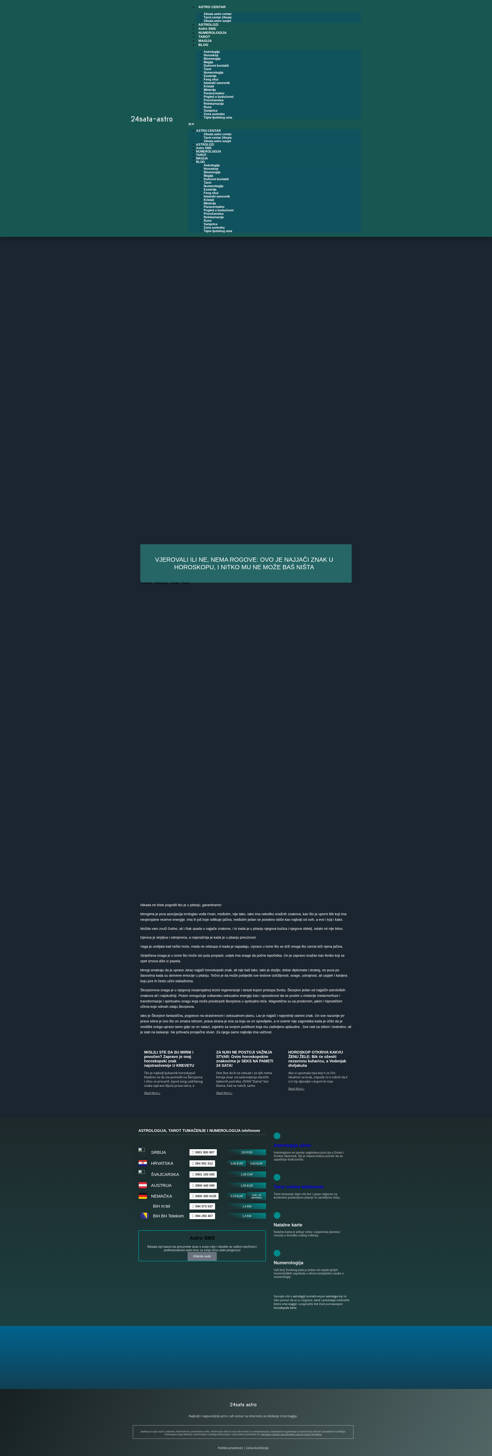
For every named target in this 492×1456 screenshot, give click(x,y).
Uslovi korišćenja (257, 1448)
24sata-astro (152, 119)
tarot (317, 1300)
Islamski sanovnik (217, 83)
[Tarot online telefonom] (277, 1177)
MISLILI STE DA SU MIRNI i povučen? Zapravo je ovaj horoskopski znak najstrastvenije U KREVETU (169, 1059)
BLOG (203, 45)
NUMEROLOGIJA (212, 33)
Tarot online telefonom (298, 1186)
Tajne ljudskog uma (218, 117)
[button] (274, 124)
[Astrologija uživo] (277, 1135)
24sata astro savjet (217, 141)
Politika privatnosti (230, 1448)
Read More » (152, 1093)
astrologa (332, 1296)
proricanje (329, 1300)
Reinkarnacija (214, 103)
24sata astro (243, 1404)
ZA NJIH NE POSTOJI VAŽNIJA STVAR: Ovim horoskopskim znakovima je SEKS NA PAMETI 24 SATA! (244, 1059)
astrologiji (299, 1296)
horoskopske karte (285, 1308)
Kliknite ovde (202, 1256)
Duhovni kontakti (216, 65)
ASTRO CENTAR (212, 7)
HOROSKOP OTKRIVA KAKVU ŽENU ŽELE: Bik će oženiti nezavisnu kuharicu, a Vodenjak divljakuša (317, 1059)
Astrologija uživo (292, 1145)
